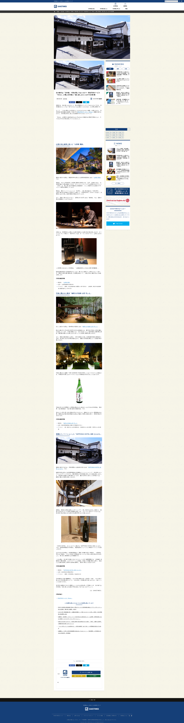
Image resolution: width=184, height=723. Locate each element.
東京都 (108, 135)
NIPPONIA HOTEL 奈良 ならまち (72, 570)
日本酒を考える (116, 8)
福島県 (115, 137)
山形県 (108, 137)
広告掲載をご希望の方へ (111, 715)
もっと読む (118, 183)
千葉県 (121, 135)
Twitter (180, 1)
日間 (110, 68)
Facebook (182, 1)
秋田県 (121, 137)
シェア (72, 102)
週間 (118, 68)
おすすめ (65, 98)
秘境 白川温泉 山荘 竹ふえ (90, 326)
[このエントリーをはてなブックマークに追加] (86, 102)
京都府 (121, 132)
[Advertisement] (79, 132)
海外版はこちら (124, 715)
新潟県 (108, 132)
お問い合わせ (77, 715)
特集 (126, 8)
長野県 (115, 135)
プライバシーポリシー (88, 715)
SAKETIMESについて (58, 715)
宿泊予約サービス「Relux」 (86, 112)
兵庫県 (115, 132)
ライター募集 (100, 715)
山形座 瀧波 (97, 177)
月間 (126, 68)
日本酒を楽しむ (103, 8)
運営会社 (69, 715)
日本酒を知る (91, 8)
